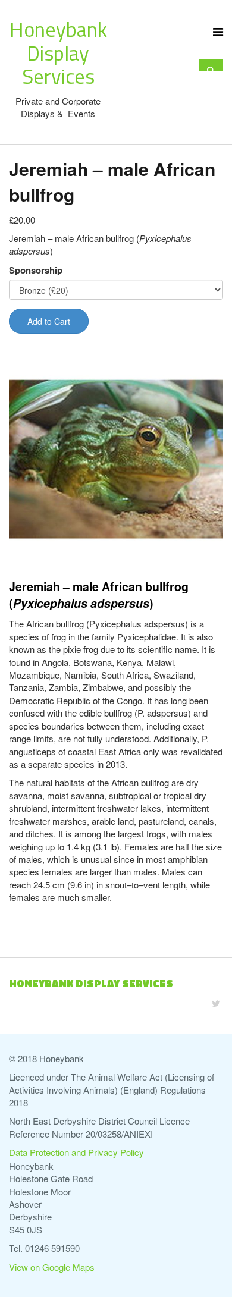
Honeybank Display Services (58, 53)
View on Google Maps (52, 1267)
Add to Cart (48, 321)
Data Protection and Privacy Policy (76, 1152)
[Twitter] (216, 1003)
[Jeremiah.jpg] (116, 460)
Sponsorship (35, 270)
